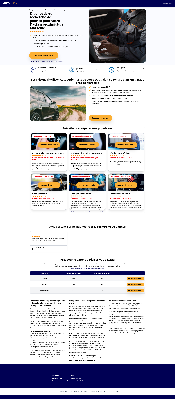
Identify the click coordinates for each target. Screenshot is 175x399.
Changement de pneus (119, 193)
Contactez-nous (57, 379)
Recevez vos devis (134, 278)
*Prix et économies (76, 379)
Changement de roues (81, 193)
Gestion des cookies (96, 391)
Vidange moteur (39, 193)
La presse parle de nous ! (60, 381)
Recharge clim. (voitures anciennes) (48, 153)
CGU (105, 391)
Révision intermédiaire (119, 153)
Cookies (111, 391)
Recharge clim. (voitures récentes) (86, 153)
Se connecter (167, 3)
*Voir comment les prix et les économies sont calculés (46, 61)
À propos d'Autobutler (77, 381)
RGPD (117, 391)
